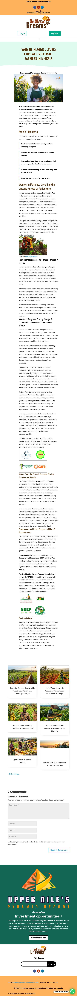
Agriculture (35, 73)
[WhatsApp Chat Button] (72, 991)
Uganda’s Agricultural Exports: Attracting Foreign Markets (54, 728)
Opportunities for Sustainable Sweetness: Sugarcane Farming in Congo (22, 691)
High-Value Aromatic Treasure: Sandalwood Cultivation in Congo (54, 691)
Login (22, 33)
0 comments (52, 73)
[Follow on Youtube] (38, 7)
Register (55, 33)
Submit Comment (59, 850)
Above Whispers (31, 257)
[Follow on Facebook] (34, 7)
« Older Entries (13, 774)
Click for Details (38, 937)
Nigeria (43, 73)
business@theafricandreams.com (25, 982)
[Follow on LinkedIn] (42, 7)
